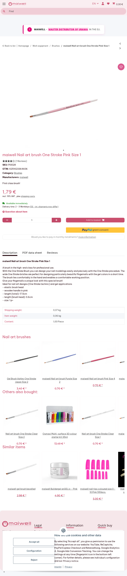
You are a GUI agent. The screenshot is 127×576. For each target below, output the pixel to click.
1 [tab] (63, 150)
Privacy (68, 566)
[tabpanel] (63, 109)
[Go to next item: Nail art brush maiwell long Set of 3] (120, 48)
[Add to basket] (6, 57)
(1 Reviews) (21, 161)
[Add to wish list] (121, 66)
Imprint (57, 566)
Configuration (34, 550)
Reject (34, 559)
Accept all (34, 541)
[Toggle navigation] (4, 4)
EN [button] (94, 3)
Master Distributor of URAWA (68, 29)
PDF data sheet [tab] (32, 252)
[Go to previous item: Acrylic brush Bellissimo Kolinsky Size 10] (120, 43)
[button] (102, 4)
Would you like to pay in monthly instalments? (63, 237)
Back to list (10, 46)
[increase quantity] (56, 220)
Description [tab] (9, 252)
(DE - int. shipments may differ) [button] (44, 207)
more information (87, 237)
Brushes (18, 173)
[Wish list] (108, 3)
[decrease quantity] (7, 220)
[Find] (4, 11)
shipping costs (28, 196)
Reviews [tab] (52, 252)
